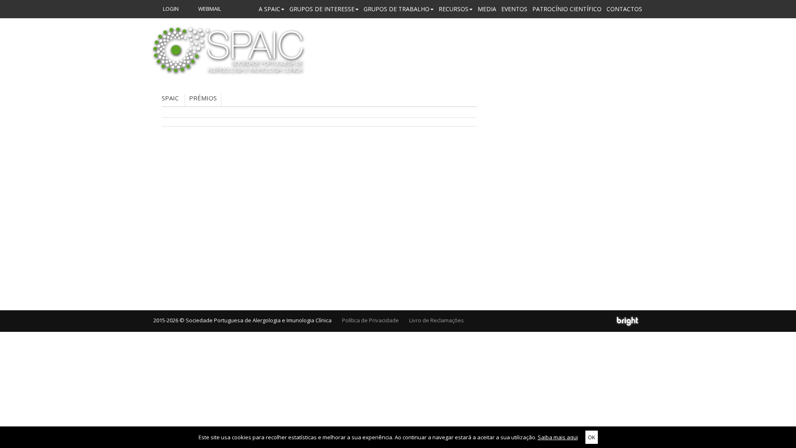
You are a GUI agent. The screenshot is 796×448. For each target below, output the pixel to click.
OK (591, 437)
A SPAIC (269, 9)
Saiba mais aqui (558, 437)
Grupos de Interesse (321, 9)
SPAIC (170, 98)
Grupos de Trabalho (397, 9)
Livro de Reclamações (436, 320)
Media (487, 9)
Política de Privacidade (370, 320)
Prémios (203, 98)
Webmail (209, 8)
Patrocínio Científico (567, 9)
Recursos (453, 9)
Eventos (514, 9)
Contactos (624, 9)
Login (170, 8)
